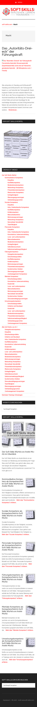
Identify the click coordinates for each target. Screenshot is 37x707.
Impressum (6, 700)
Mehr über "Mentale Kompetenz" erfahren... (20, 630)
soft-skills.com (7, 24)
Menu (20, 2)
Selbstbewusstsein (14, 247)
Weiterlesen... (13, 110)
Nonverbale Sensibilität (15, 222)
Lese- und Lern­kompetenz (9, 154)
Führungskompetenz (11, 252)
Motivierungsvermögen (15, 217)
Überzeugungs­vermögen (27, 132)
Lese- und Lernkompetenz (16, 237)
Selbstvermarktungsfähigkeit (17, 249)
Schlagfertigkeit (13, 195)
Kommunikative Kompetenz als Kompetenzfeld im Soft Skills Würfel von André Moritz (12, 482)
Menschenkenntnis (14, 215)
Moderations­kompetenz (9, 140)
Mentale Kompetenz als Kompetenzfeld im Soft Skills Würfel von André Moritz (12, 610)
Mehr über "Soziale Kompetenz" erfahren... (16, 534)
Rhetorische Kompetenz (16, 192)
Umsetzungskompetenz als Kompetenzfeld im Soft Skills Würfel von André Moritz (12, 642)
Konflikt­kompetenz (30, 137)
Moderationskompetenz (16, 185)
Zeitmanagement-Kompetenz (25, 147)
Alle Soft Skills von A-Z (9, 327)
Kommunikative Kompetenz (8, 132)
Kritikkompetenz (13, 212)
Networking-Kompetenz (20, 131)
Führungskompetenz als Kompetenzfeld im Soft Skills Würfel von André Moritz (12, 578)
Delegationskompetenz (15, 254)
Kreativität (17, 154)
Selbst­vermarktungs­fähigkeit (9, 147)
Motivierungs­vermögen (30, 150)
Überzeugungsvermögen (16, 197)
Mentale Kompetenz (11, 276)
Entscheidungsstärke (15, 257)
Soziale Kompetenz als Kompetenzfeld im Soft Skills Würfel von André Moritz (12, 514)
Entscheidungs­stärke (25, 154)
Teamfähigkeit (12, 224)
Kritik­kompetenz (30, 144)
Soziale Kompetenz (11, 202)
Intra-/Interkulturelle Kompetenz (18, 207)
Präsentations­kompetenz (25, 140)
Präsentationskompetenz (16, 190)
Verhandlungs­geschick (17, 140)
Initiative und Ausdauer (17, 147)
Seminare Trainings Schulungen (12, 395)
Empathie (11, 180)
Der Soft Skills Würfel (9, 175)
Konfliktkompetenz (14, 182)
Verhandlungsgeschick (15, 200)
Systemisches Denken (15, 269)
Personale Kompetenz (12, 227)
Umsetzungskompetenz (17, 135)
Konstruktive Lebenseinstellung (18, 234)
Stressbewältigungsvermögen (18, 299)
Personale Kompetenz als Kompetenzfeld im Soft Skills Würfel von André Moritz (12, 546)
